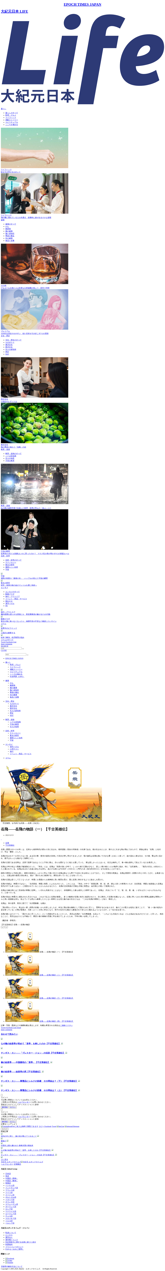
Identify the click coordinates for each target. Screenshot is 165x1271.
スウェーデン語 (11, 1204)
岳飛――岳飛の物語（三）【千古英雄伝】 (56, 998)
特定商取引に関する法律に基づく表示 (20, 1242)
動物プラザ (9, 594)
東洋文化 (9, 345)
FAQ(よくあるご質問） (14, 1249)
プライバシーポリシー (14, 1247)
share (3, 644)
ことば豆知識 (10, 456)
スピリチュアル (11, 122)
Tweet (54, 1126)
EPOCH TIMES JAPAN (14, 658)
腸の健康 (9, 231)
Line (62, 1126)
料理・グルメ (10, 115)
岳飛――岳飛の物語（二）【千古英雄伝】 (56, 975)
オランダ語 (9, 1202)
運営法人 (9, 1237)
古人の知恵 (9, 458)
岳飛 (7, 843)
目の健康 (9, 238)
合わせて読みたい (9, 1034)
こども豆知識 (15, 722)
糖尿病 (8, 229)
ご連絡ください (66, 1025)
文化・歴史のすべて (13, 340)
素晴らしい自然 (11, 567)
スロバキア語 (10, 1218)
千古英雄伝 (9, 845)
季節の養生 (9, 236)
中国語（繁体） (11, 1181)
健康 (7, 681)
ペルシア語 (9, 1223)
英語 (7, 1176)
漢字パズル (9, 603)
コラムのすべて (7, 640)
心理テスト (14, 749)
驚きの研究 (9, 565)
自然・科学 (9, 731)
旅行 (11, 751)
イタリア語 (9, 1200)
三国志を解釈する (8, 633)
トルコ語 (9, 1221)
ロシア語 (9, 1209)
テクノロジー (10, 562)
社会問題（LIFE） (17, 676)
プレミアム (5, 331)
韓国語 (8, 1183)
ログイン (13, 1107)
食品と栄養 (9, 241)
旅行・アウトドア (12, 596)
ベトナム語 (9, 1185)
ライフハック (10, 118)
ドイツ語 (9, 1192)
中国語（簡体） (11, 1178)
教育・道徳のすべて (13, 454)
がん (7, 226)
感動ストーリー (11, 120)
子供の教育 (9, 461)
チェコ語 (9, 1216)
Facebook (47, 1126)
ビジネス (9, 1235)
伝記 (7, 354)
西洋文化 (9, 347)
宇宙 (7, 569)
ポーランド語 (10, 1207)
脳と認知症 (9, 233)
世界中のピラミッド (9, 628)
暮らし (8, 662)
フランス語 (9, 1190)
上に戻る (4, 1159)
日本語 (8, 1174)
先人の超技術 (10, 349)
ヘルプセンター (24, 1102)
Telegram (76, 1126)
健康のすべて (10, 224)
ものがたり (9, 342)
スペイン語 (9, 1195)
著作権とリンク (11, 1240)
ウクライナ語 (10, 1211)
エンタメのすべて (12, 592)
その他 (3, 286)
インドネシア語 (11, 1188)
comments (8, 644)
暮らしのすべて (11, 113)
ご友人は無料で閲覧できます (26, 1126)
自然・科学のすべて (13, 560)
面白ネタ (9, 601)
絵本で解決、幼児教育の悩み (12, 637)
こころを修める (11, 125)
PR (6, 606)
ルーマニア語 (10, 1214)
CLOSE (4, 650)
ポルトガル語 (10, 1197)
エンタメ (9, 744)
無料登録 (5, 1107)
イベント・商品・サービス (16, 599)
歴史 (7, 352)
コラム (8, 758)
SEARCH (4, 646)
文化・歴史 (9, 701)
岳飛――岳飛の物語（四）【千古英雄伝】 (56, 1021)
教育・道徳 (5, 506)
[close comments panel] (2, 1095)
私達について (10, 1233)
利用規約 (9, 1244)
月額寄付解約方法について (11, 1266)
